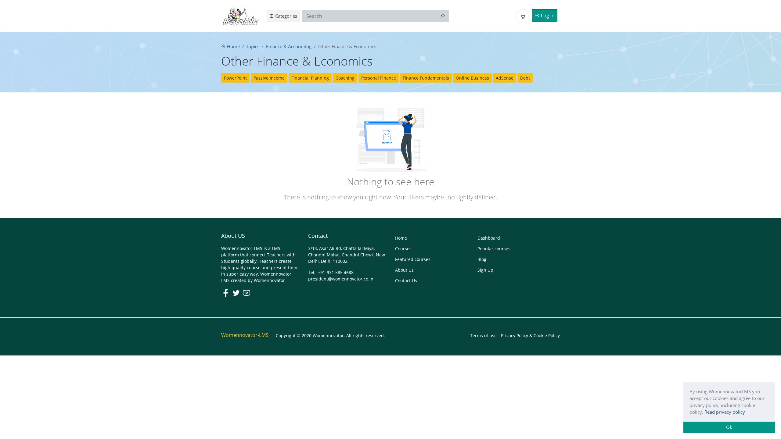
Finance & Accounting (288, 46)
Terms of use (483, 335)
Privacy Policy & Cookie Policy (530, 335)
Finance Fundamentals (426, 78)
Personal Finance (378, 78)
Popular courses (493, 249)
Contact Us (406, 281)
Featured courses (412, 259)
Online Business (472, 78)
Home (233, 46)
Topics (253, 46)
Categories (285, 16)
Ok (729, 427)
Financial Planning (310, 78)
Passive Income (269, 78)
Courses (403, 249)
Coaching (345, 78)
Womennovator (269, 280)
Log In (547, 15)
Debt (525, 78)
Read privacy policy (724, 412)
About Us (404, 270)
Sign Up (485, 270)
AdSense (504, 78)
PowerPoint (235, 78)
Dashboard (488, 238)
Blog (481, 259)
